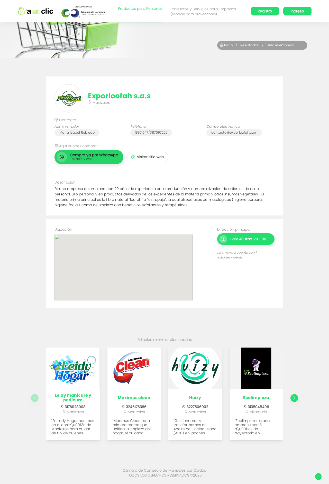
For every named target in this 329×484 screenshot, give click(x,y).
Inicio (228, 45)
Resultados (249, 45)
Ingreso (297, 11)
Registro (265, 11)
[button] (294, 398)
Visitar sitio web (150, 156)
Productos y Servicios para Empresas (203, 11)
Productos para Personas (140, 8)
